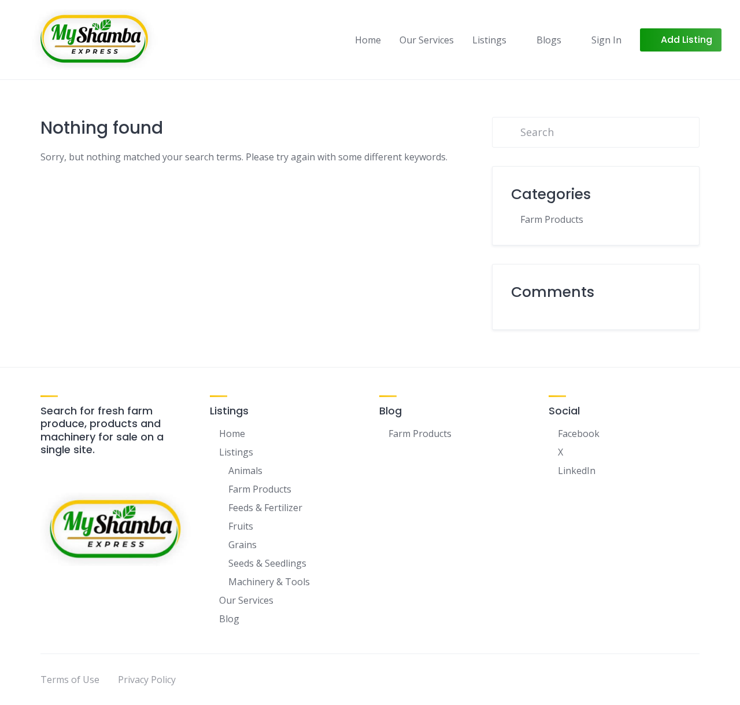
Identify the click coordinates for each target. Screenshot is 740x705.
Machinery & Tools (269, 581)
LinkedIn (576, 470)
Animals (245, 470)
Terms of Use (69, 679)
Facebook (579, 433)
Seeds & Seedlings (267, 563)
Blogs (548, 40)
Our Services (426, 40)
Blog (229, 618)
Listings (489, 40)
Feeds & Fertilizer (265, 507)
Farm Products (551, 219)
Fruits (240, 526)
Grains (242, 544)
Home (368, 40)
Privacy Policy (147, 679)
